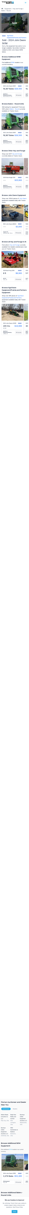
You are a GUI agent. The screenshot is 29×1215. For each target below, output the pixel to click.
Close (14, 1211)
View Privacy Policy (18, 1207)
